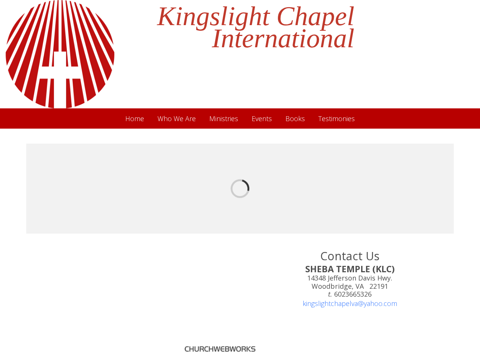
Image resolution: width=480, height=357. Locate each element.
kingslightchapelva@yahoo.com (350, 303)
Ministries (223, 118)
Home (134, 118)
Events (262, 118)
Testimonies (336, 118)
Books (295, 118)
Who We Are (177, 118)
